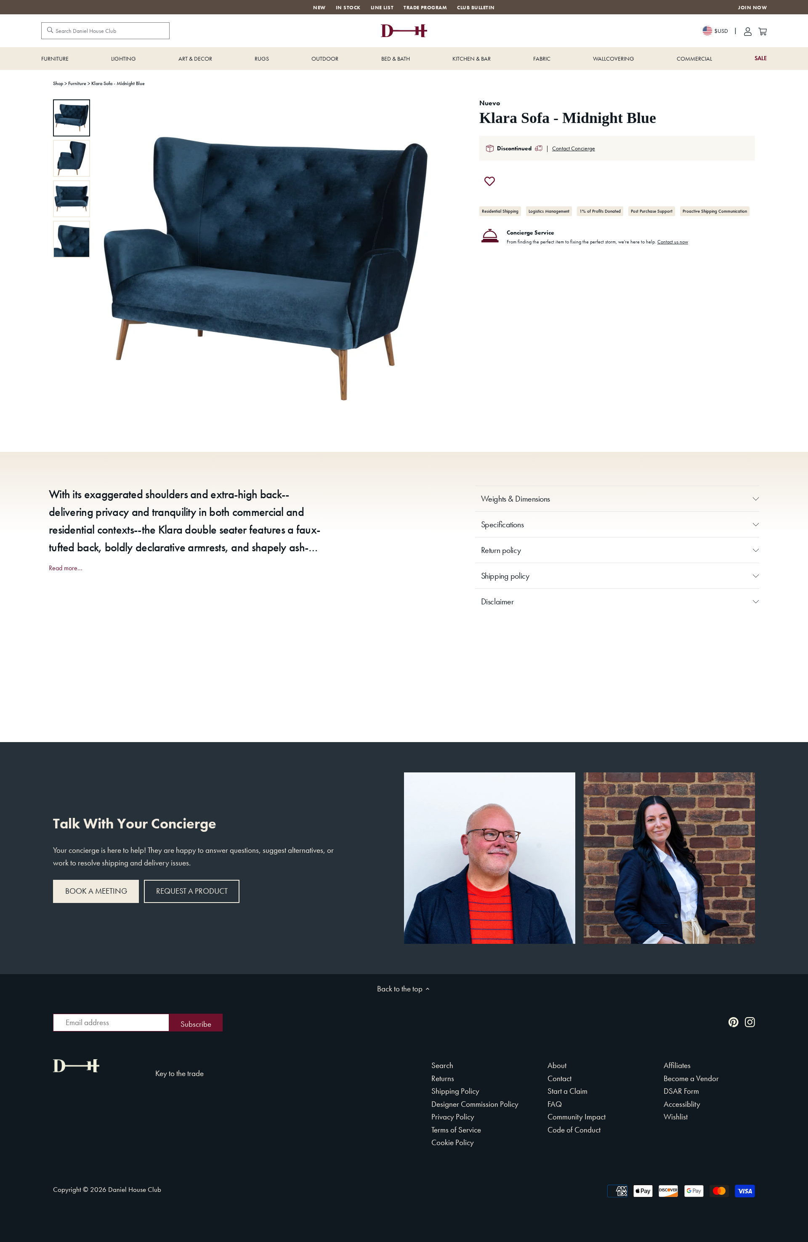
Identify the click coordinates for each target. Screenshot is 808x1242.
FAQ (555, 1104)
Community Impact (577, 1116)
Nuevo (489, 103)
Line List (382, 7)
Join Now (752, 8)
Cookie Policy (452, 1142)
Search (442, 1065)
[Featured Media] (265, 268)
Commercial (694, 58)
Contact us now (672, 241)
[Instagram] (750, 1021)
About (557, 1065)
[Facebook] (717, 1021)
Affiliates (677, 1065)
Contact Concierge (573, 148)
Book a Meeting (96, 891)
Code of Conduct (574, 1129)
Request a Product (192, 891)
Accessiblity (682, 1104)
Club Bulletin (475, 7)
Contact (559, 1078)
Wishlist (676, 1116)
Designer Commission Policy (474, 1104)
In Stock (348, 7)
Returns (442, 1078)
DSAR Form (681, 1091)
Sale (761, 58)
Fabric (541, 58)
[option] (71, 117)
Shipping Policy (455, 1091)
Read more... (65, 568)
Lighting (123, 58)
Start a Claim (567, 1091)
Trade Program (425, 7)
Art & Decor (195, 58)
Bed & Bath (395, 58)
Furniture (55, 58)
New (319, 7)
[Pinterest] (733, 1021)
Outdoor (324, 58)
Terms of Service (456, 1129)
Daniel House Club (134, 1189)
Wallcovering (613, 58)
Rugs (262, 58)
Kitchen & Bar (471, 58)
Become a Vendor (691, 1078)
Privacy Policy (452, 1116)
